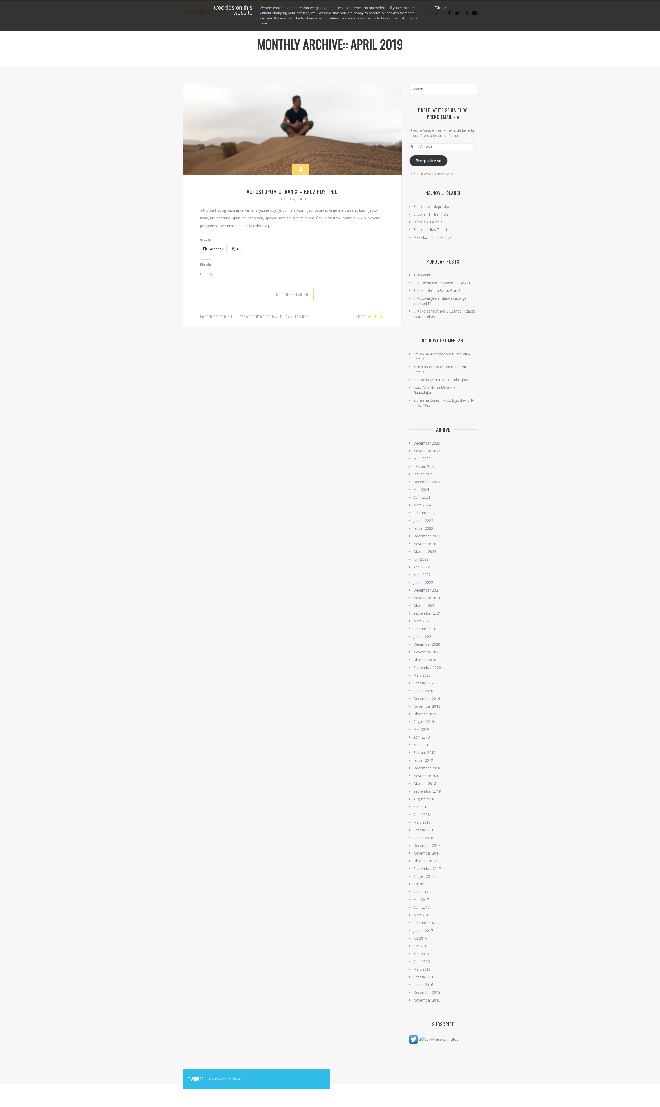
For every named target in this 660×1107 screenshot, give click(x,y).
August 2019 (423, 721)
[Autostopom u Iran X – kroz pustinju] (292, 128)
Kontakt (423, 275)
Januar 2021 (423, 636)
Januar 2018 (423, 837)
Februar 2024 (424, 512)
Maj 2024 (421, 489)
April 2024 (421, 497)
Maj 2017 (421, 899)
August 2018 (423, 799)
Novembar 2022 (426, 543)
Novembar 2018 (426, 775)
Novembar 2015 (426, 1000)
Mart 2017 (422, 915)
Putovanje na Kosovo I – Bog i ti (444, 282)
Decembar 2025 (426, 443)
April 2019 (421, 737)
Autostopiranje (268, 316)
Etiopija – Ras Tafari (430, 229)
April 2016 (421, 961)
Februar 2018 (424, 829)
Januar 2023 (423, 528)
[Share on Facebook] (376, 317)
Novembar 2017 (426, 853)
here (263, 23)
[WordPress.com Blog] (438, 1039)
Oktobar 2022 (424, 551)
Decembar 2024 (426, 481)
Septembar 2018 (427, 791)
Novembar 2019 (426, 706)
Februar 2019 (424, 752)
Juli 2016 (420, 938)
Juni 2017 (420, 891)
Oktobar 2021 (424, 605)
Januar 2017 (423, 930)
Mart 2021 (422, 621)
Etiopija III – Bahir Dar (431, 214)
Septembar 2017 (427, 868)
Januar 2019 (423, 760)
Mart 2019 (422, 744)
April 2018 (421, 814)
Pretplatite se (428, 160)
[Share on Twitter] (369, 317)
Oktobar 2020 (424, 659)
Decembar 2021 (426, 590)
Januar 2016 (423, 984)
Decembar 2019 (426, 698)
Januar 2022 (423, 582)
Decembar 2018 (426, 768)
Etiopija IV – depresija (431, 206)
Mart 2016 (422, 969)
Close (440, 7)
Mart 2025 (422, 458)
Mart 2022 (422, 574)
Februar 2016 (424, 976)
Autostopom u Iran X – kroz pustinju (292, 191)
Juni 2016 (420, 946)
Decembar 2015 (426, 992)
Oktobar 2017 (424, 860)
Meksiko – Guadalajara (449, 379)
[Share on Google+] (382, 317)
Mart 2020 (422, 675)
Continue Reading (292, 294)
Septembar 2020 (427, 667)
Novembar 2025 (426, 450)
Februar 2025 (424, 466)
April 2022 (421, 566)
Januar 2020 (423, 690)
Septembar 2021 (427, 613)
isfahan (302, 316)
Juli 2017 (420, 884)
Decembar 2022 (426, 536)
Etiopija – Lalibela (427, 221)
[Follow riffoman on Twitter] (413, 1039)
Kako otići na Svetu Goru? (438, 290)
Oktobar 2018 (424, 783)
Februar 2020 (424, 682)
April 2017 (421, 907)
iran (289, 316)
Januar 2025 (423, 474)
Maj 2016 (421, 953)
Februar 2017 (424, 922)
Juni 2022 (420, 559)
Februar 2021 (424, 628)
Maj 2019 (421, 729)
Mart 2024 (422, 505)
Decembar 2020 (426, 644)
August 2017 (423, 876)
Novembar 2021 (426, 597)
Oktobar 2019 (424, 713)
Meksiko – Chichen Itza (432, 237)
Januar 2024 (423, 520)
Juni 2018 (420, 806)
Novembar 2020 (426, 652)
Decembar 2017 (426, 845)
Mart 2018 (422, 822)
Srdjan (226, 316)
